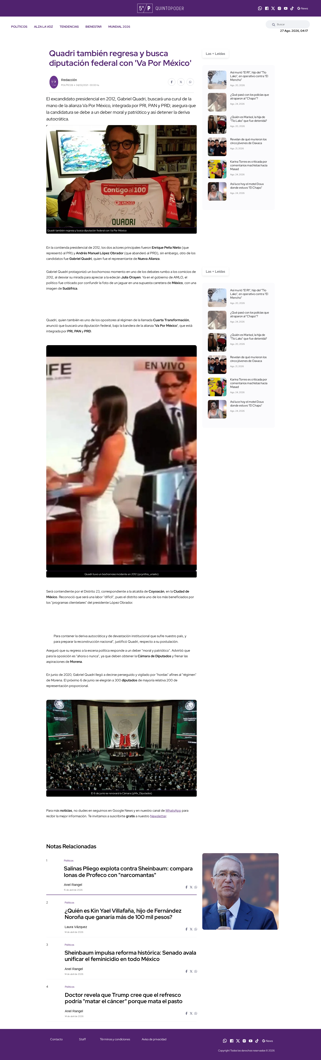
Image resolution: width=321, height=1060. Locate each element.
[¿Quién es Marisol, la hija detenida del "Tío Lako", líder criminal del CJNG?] (217, 124)
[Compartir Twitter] (181, 82)
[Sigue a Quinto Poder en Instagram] (279, 8)
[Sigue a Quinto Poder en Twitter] (273, 8)
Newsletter (158, 816)
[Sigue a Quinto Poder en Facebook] (267, 8)
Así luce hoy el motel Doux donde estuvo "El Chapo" (247, 186)
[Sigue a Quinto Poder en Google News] (302, 8)
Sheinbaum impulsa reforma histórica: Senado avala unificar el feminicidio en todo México (130, 956)
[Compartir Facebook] (171, 82)
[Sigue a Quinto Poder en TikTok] (292, 8)
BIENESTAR (93, 27)
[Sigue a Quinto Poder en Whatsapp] (260, 8)
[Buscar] (274, 24)
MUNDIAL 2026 (119, 27)
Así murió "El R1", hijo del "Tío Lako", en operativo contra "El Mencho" (249, 76)
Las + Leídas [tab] (215, 53)
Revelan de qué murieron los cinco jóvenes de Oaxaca (248, 141)
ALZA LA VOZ (43, 27)
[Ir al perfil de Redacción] (53, 81)
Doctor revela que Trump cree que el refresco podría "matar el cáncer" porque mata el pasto (123, 998)
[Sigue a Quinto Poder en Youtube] (286, 8)
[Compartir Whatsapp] (190, 82)
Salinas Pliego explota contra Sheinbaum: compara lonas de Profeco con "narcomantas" (128, 871)
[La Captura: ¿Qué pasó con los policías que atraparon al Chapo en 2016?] (217, 102)
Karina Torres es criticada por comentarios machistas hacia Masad (248, 165)
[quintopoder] (160, 8)
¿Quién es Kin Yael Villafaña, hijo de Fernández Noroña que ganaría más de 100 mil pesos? (123, 913)
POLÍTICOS (19, 27)
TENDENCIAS (69, 27)
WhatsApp (173, 810)
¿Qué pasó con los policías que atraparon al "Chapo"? (249, 96)
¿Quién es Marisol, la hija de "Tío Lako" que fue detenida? (248, 119)
